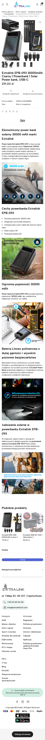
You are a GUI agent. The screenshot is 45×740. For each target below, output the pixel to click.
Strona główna (7, 12)
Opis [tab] (22, 120)
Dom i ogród (21, 12)
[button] (40, 22)
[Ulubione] (19, 514)
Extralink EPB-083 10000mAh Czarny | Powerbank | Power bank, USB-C (11, 538)
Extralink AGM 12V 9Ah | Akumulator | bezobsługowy (32, 537)
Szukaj (5, 550)
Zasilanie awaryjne (35, 12)
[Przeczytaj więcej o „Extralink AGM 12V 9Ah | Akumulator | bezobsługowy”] (40, 521)
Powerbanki (9, 14)
